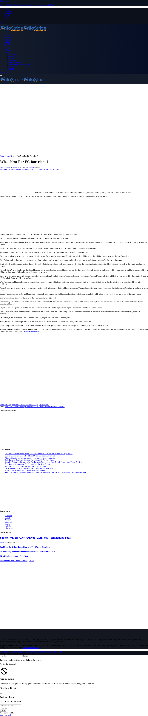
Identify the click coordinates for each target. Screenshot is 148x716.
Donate (7, 15)
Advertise (8, 11)
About (7, 9)
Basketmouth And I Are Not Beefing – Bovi (17, 561)
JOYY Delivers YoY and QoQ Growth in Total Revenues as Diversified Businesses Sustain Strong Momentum (45, 472)
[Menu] (1, 75)
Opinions (12, 60)
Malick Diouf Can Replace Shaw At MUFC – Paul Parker (26, 466)
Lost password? (5, 715)
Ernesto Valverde (25, 405)
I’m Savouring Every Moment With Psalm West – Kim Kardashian (29, 468)
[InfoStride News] (23, 32)
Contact (7, 19)
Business (8, 38)
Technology (9, 50)
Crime (7, 42)
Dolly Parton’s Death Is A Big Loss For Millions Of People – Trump (29, 460)
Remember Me (8, 713)
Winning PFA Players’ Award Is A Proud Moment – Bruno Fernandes (30, 458)
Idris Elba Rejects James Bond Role (14, 556)
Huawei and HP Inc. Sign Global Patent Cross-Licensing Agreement (30, 456)
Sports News (4, 167)
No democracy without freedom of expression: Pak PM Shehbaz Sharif (27, 552)
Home (7, 35)
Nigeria (7, 44)
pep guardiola (44, 405)
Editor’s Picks (14, 56)
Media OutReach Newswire (19, 64)
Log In (3, 710)
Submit (25, 656)
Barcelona (15, 405)
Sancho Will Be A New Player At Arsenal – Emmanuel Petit (35, 537)
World (11, 67)
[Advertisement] (69, 100)
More (7, 52)
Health (11, 58)
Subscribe (3, 73)
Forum (7, 17)
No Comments (29, 167)
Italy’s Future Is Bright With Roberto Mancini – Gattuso (25, 470)
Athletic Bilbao (5, 405)
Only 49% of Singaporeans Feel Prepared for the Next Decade (27, 464)
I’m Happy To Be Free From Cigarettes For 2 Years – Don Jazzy (25, 547)
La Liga (35, 405)
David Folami (14, 167)
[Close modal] (1, 666)
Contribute (8, 13)
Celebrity (8, 40)
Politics (7, 46)
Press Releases (14, 62)
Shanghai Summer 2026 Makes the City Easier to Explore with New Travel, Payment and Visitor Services (43, 462)
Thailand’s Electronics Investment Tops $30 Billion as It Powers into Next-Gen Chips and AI (38, 454)
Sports (7, 48)
